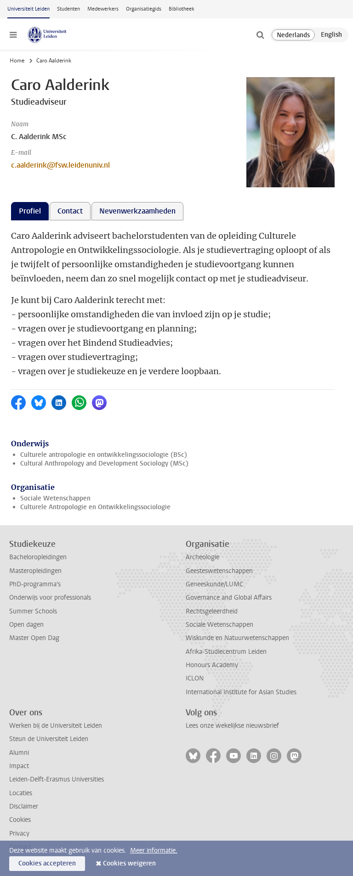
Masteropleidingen (35, 571)
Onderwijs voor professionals (50, 597)
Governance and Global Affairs (229, 597)
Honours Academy (212, 665)
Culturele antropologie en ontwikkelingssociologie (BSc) (103, 454)
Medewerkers (103, 9)
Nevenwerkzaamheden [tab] (137, 211)
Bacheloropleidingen (38, 557)
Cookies (20, 819)
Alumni (19, 752)
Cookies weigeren (129, 863)
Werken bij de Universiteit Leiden (55, 725)
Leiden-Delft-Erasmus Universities (56, 779)
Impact (19, 766)
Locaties (20, 793)
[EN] (331, 34)
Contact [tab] (70, 211)
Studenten (68, 9)
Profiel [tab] (30, 211)
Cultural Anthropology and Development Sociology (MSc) (104, 463)
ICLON (195, 678)
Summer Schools (33, 611)
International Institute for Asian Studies (241, 692)
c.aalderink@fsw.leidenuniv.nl (60, 165)
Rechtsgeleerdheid (212, 611)
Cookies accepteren (47, 863)
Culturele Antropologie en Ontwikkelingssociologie (95, 507)
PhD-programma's (35, 584)
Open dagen (26, 624)
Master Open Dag (34, 638)
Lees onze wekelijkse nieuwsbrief (232, 725)
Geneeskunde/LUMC (214, 584)
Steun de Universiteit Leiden (48, 739)
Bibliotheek (181, 9)
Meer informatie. (153, 850)
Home (17, 60)
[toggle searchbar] (260, 34)
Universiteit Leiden (28, 9)
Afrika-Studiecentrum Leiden (226, 651)
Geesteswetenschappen (219, 571)
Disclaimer (23, 806)
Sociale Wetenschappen (55, 498)
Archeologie (202, 557)
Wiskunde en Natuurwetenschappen (237, 638)
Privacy (19, 833)
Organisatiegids (143, 9)
